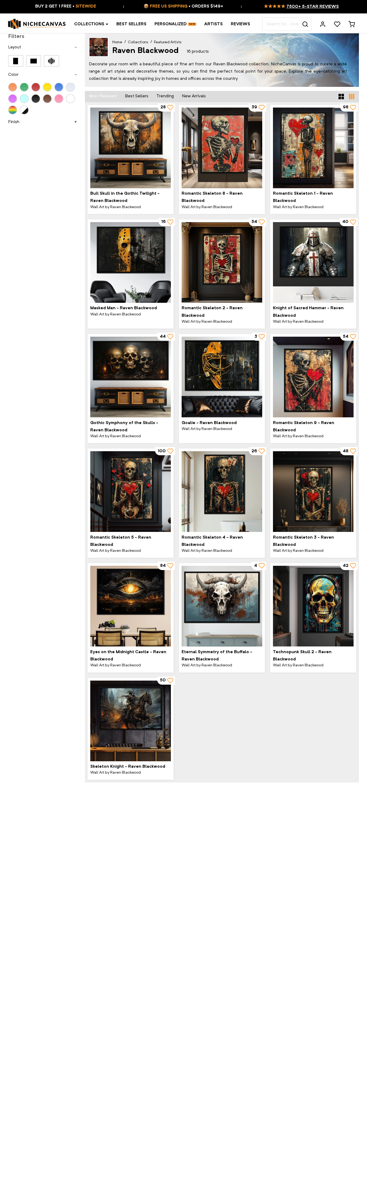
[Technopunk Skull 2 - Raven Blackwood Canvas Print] (313, 606)
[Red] (35, 87)
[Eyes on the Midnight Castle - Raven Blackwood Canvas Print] (130, 606)
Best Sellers (131, 24)
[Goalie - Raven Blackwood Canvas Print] (222, 377)
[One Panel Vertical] (15, 61)
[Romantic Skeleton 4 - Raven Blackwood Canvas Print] (222, 491)
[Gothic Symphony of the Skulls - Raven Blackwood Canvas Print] (130, 377)
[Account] (322, 24)
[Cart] (351, 24)
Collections (89, 24)
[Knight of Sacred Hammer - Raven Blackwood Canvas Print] (313, 262)
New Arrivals (194, 96)
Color (13, 75)
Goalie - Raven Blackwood (209, 423)
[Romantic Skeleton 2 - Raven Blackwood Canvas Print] (222, 262)
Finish (13, 122)
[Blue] (58, 87)
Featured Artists (168, 42)
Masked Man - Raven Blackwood (123, 308)
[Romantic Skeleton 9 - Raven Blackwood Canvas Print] (313, 377)
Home (117, 42)
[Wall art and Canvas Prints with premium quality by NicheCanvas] (37, 24)
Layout (14, 47)
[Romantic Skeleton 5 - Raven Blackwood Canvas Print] (130, 491)
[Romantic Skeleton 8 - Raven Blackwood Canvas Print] (222, 148)
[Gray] (70, 87)
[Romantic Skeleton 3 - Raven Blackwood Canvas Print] (313, 491)
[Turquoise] (24, 98)
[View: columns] (351, 96)
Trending (165, 96)
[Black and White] (24, 110)
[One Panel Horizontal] (33, 61)
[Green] (24, 87)
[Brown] (47, 98)
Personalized (170, 24)
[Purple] (12, 98)
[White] (70, 98)
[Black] (35, 98)
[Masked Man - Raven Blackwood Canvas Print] (130, 262)
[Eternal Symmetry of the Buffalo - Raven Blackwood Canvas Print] (222, 606)
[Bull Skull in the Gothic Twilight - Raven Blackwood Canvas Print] (130, 148)
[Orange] (12, 87)
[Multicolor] (12, 110)
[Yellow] (47, 87)
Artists (213, 24)
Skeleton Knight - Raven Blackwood (127, 766)
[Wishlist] (337, 24)
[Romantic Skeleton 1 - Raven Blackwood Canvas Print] (313, 148)
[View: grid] (341, 96)
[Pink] (58, 98)
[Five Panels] (51, 61)
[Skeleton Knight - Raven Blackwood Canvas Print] (130, 721)
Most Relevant (103, 96)
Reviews (240, 24)
